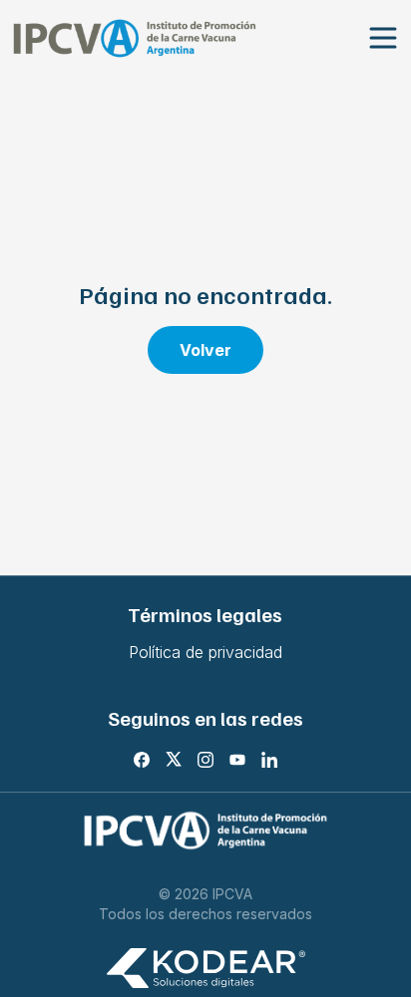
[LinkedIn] (269, 760)
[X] (174, 760)
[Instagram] (205, 760)
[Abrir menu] (383, 38)
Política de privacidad (205, 652)
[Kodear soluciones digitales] (205, 968)
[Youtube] (237, 760)
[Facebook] (142, 760)
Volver (205, 350)
